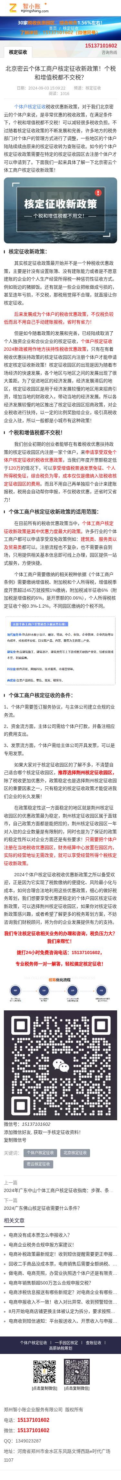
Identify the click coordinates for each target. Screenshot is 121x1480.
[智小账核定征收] (29, 8)
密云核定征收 (38, 1164)
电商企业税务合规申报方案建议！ (42, 1244)
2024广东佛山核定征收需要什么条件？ (43, 1208)
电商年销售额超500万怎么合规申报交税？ (51, 1282)
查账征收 (93, 1343)
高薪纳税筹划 (60, 1348)
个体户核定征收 (30, 106)
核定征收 (70, 28)
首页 (53, 28)
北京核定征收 (75, 1153)
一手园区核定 (66, 1343)
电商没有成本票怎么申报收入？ (40, 1235)
